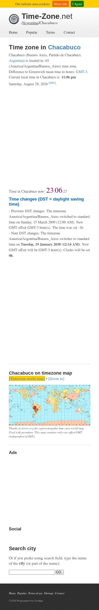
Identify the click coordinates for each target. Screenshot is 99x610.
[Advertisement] (49, 136)
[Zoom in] (56, 378)
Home (13, 32)
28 (65, 191)
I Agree (77, 4)
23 (50, 190)
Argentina (30, 22)
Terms (50, 32)
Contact (69, 32)
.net (47, 16)
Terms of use (35, 593)
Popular (31, 32)
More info (60, 4)
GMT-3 (81, 71)
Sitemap (48, 593)
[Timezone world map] (27, 378)
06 (58, 190)
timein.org (28, 428)
